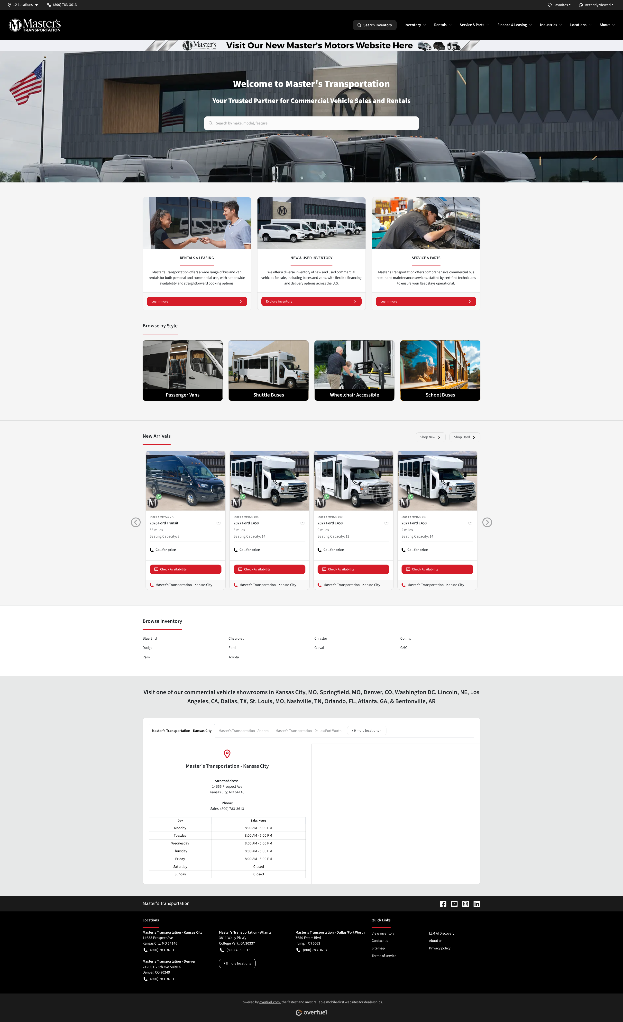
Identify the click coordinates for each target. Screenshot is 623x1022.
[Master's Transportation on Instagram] (463, 903)
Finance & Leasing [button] (512, 25)
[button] (24, 4)
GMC (403, 647)
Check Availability (173, 569)
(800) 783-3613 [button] (65, 4)
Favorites (561, 5)
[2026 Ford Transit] (185, 481)
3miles (239, 529)
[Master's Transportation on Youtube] (452, 903)
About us (435, 940)
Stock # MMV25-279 (162, 517)
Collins (405, 638)
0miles (323, 529)
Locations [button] (578, 25)
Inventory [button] (412, 25)
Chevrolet (236, 638)
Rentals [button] (440, 25)
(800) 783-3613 (162, 950)
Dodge (148, 647)
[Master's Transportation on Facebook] (441, 903)
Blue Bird (150, 638)
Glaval (319, 647)
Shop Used (462, 437)
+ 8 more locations (237, 963)
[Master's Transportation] (34, 25)
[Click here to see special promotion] (311, 45)
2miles (407, 529)
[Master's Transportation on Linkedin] (474, 903)
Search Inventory (377, 25)
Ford (232, 647)
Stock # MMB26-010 (330, 517)
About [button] (605, 25)
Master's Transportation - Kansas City (179, 584)
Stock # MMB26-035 (246, 517)
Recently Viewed (598, 5)
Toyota (234, 657)
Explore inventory (279, 301)
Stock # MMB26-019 (414, 517)
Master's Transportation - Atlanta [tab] (244, 730)
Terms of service (384, 955)
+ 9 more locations (365, 730)
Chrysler (320, 638)
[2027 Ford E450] (269, 481)
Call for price (163, 551)
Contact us (380, 940)
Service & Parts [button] (472, 25)
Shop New (427, 437)
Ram (146, 657)
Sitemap (378, 948)
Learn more (159, 301)
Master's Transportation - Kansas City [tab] (182, 730)
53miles (156, 529)
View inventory (383, 933)
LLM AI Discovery (441, 933)
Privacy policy (439, 948)
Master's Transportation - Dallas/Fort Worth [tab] (308, 730)
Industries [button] (548, 25)
